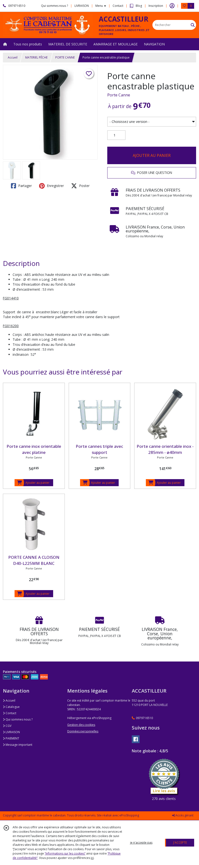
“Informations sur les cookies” (65, 853)
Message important (18, 745)
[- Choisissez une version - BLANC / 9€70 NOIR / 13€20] (151, 122)
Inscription (156, 6)
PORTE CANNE (65, 57)
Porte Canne (118, 95)
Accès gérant (184, 815)
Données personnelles (82, 731)
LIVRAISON (12, 732)
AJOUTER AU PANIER (152, 155)
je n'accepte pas (141, 842)
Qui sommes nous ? (19, 719)
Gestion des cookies (81, 725)
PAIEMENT (12, 738)
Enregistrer (55, 185)
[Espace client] (172, 5)
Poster (84, 185)
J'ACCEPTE (180, 842)
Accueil (12, 57)
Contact (118, 6)
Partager (24, 185)
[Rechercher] (193, 25)
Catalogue (12, 707)
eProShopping (129, 815)
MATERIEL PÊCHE (36, 57)
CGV (8, 726)
